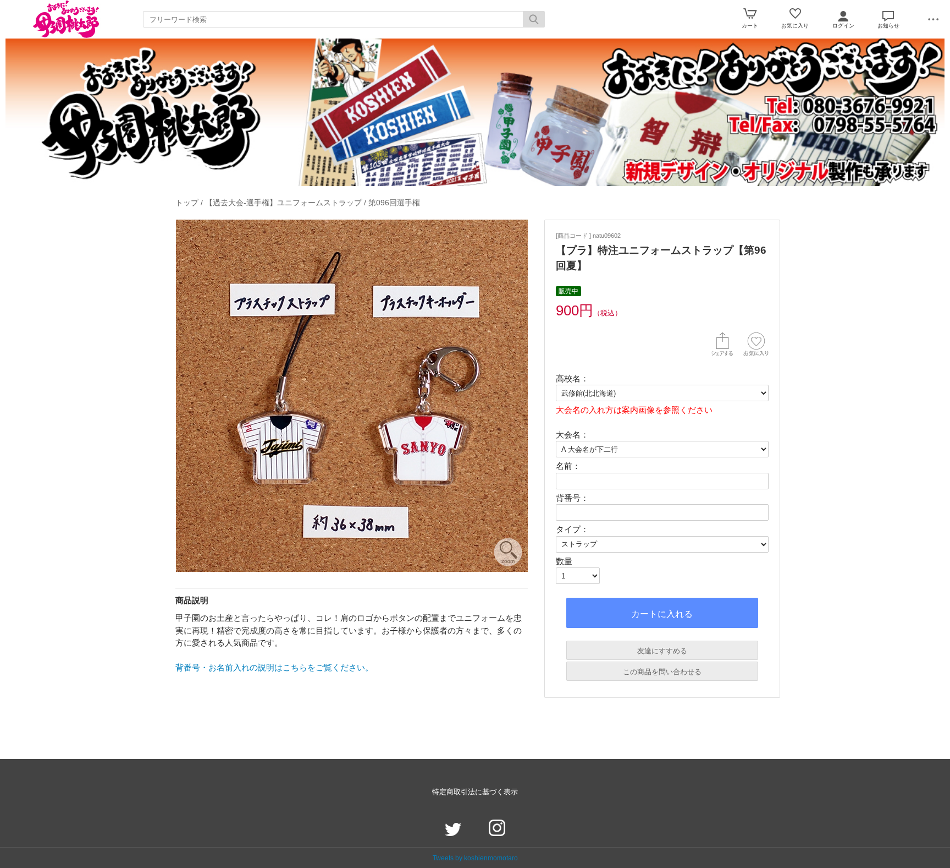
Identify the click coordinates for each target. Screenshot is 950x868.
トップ (186, 202)
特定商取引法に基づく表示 (475, 792)
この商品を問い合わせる (662, 672)
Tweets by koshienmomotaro (475, 857)
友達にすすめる (662, 651)
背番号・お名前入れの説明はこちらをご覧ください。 (274, 667)
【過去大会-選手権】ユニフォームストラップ (283, 202)
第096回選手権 (394, 202)
